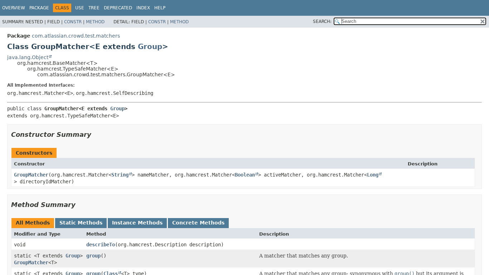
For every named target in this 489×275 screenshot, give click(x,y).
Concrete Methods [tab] (198, 223)
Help (159, 7)
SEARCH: (322, 21)
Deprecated (118, 7)
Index (143, 7)
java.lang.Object (27, 57)
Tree (94, 7)
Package (39, 7)
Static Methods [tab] (80, 223)
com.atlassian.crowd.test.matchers (76, 36)
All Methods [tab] (33, 223)
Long (372, 175)
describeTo (100, 244)
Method (95, 21)
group (93, 256)
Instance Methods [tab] (137, 223)
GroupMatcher (31, 175)
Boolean (245, 175)
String (120, 175)
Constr (73, 21)
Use (79, 7)
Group (150, 46)
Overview (13, 7)
